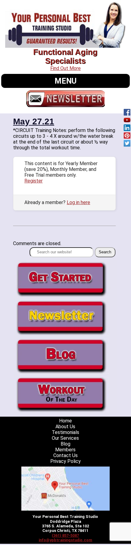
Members (65, 450)
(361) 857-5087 (65, 535)
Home (65, 421)
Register (33, 181)
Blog (65, 444)
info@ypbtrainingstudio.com (65, 540)
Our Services (65, 438)
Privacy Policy (65, 461)
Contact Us (65, 455)
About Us (65, 426)
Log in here (78, 202)
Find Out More (65, 68)
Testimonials (65, 432)
